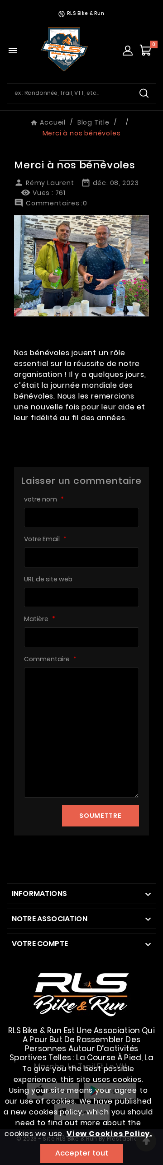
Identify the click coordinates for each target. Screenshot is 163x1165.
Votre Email (45, 538)
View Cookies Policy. (109, 1133)
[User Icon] (128, 51)
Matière (39, 618)
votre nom (44, 499)
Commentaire (50, 659)
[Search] (144, 93)
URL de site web (48, 579)
